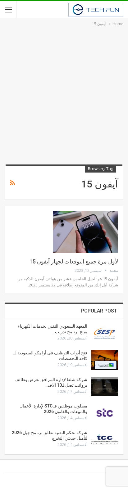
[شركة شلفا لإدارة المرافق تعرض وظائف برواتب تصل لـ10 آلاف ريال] (104, 387)
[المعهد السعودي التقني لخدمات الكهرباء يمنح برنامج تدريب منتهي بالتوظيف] (104, 333)
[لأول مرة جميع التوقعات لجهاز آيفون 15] (85, 232)
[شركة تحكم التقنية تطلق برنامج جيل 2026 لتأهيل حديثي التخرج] (104, 440)
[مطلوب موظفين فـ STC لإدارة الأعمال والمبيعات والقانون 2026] (104, 413)
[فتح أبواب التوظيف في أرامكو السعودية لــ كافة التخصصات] (104, 360)
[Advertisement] (64, 94)
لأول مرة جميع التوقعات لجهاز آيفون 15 (74, 261)
